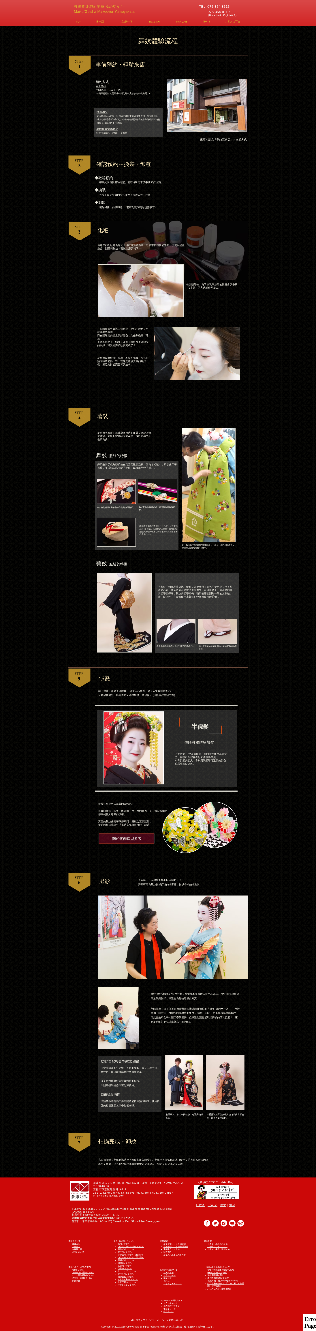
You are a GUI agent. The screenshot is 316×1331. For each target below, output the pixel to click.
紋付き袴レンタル (126, 1274)
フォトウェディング (172, 1284)
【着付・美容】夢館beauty (219, 1249)
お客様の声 (77, 1249)
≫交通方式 (240, 139)
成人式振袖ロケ (170, 1303)
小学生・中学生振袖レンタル (131, 1246)
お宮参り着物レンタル (128, 1279)
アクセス (76, 1246)
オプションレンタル (127, 1285)
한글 (232, 1205)
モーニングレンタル (127, 1271)
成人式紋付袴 (169, 1275)
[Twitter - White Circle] (215, 1223)
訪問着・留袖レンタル (82, 1278)
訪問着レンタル (125, 1263)
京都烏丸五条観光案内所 (174, 1255)
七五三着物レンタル (127, 1282)
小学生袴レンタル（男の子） (131, 1257)
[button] (100, 21)
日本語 (200, 1205)
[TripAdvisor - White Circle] (240, 1223)
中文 (223, 1205)
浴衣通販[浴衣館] (215, 1275)
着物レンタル (78, 1270)
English (212, 1205)
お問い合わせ (78, 1252)
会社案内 (76, 1244)
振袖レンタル (124, 1244)
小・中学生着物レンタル (83, 1275)
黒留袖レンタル (125, 1266)
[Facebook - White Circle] (207, 1223)
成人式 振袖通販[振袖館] (218, 1278)
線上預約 (101, 86)
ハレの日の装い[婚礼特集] (219, 1289)
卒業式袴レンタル (126, 1249)
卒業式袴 (167, 1278)
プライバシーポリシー (155, 1320)
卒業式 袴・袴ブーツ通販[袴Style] (222, 1281)
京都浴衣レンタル (171, 1249)
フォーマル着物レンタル (83, 1272)
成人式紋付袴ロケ (171, 1306)
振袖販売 (76, 1281)
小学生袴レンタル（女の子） (131, 1255)
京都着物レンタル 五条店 (174, 1244)
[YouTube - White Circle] (232, 1223)
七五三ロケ (168, 1311)
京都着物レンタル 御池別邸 (175, 1246)
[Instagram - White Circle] (224, 1223)
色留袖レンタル (125, 1268)
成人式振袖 (168, 1273)
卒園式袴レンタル (126, 1260)
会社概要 (136, 1320)
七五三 (166, 1281)
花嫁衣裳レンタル (126, 1277)
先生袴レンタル (125, 1252)
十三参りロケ (169, 1309)
